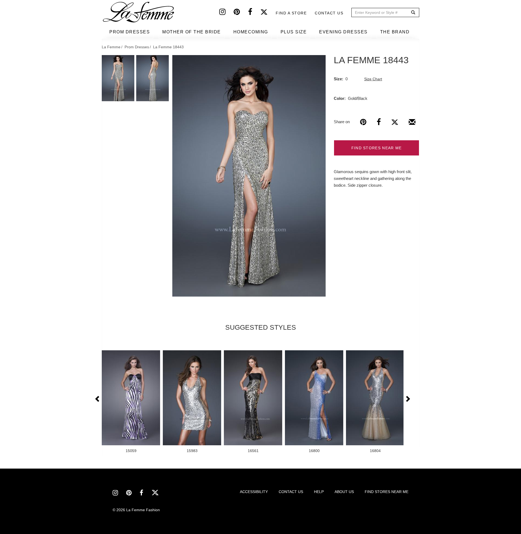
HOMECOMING (250, 32)
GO (413, 12)
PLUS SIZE (294, 32)
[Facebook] (254, 13)
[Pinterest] (241, 13)
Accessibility (254, 492)
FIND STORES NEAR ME (376, 148)
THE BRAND (395, 32)
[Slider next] (408, 399)
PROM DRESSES (129, 32)
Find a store (291, 13)
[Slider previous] (98, 399)
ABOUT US (344, 492)
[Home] (139, 12)
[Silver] (249, 176)
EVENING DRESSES (343, 32)
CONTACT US (291, 492)
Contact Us (329, 13)
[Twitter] (268, 13)
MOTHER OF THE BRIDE (191, 32)
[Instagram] (226, 13)
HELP (319, 492)
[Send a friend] (412, 124)
